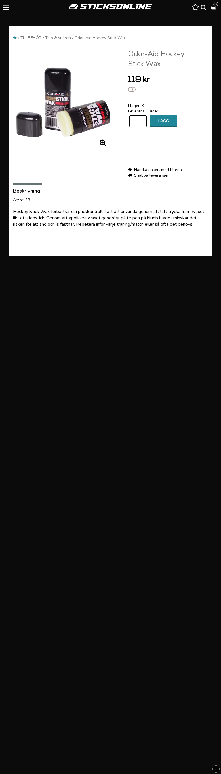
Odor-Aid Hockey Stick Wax (100, 38)
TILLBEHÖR (30, 38)
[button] (195, 7)
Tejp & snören (58, 38)
